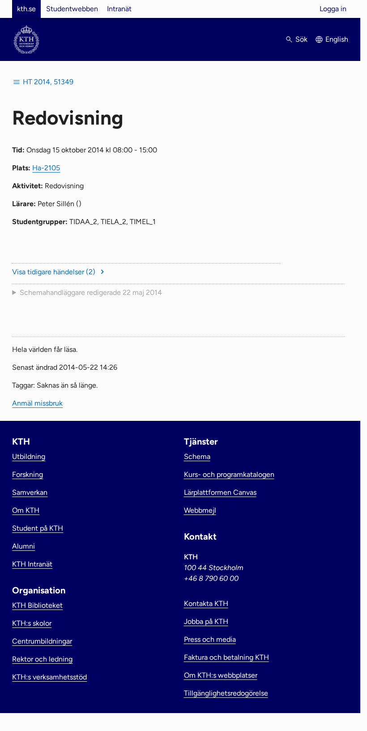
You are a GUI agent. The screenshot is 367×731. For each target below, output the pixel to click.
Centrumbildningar (42, 641)
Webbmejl (200, 510)
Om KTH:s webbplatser (220, 675)
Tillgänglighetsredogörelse (226, 693)
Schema (197, 456)
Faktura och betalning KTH (226, 657)
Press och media (210, 639)
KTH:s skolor (31, 623)
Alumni (23, 546)
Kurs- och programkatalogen (229, 474)
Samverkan (29, 492)
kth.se (26, 8)
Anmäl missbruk (37, 403)
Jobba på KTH (206, 621)
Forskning (27, 474)
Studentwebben (72, 8)
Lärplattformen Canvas (220, 492)
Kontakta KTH (206, 603)
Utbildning (28, 456)
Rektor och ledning (42, 659)
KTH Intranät (32, 564)
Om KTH (25, 510)
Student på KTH (37, 528)
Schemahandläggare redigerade (91, 292)
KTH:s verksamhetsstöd (49, 677)
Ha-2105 (46, 168)
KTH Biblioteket (37, 605)
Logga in (333, 8)
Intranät (119, 8)
